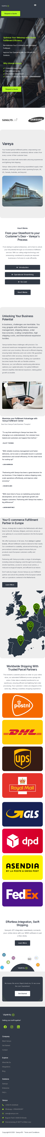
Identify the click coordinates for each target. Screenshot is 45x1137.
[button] (35, 5)
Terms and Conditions (31, 1132)
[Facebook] (5, 1027)
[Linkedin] (18, 1027)
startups (31, 541)
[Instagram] (12, 1027)
